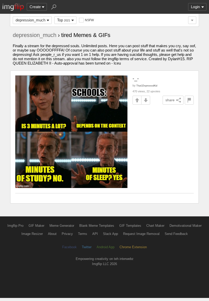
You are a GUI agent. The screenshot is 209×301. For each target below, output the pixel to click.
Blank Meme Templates (96, 226)
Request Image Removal (141, 234)
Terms (82, 234)
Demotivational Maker (185, 226)
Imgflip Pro (15, 226)
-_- (136, 78)
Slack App (110, 234)
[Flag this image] (189, 100)
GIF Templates (130, 226)
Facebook (69, 247)
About (52, 234)
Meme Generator (61, 226)
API (95, 234)
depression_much (30, 20)
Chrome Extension (133, 247)
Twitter (87, 247)
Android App (105, 247)
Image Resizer (32, 234)
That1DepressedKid (146, 85)
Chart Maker (155, 226)
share (170, 100)
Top (63, 20)
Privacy (67, 234)
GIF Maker (36, 226)
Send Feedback (176, 234)
